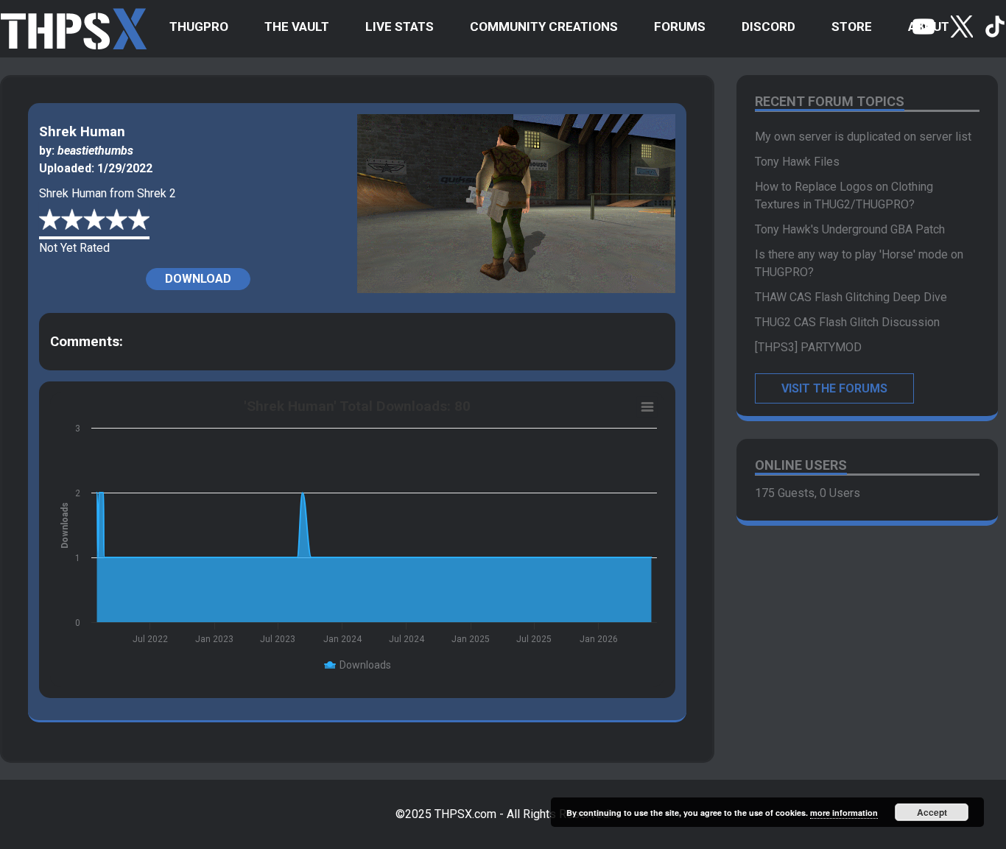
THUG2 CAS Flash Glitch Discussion (847, 322)
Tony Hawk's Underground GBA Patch (850, 229)
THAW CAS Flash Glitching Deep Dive (851, 297)
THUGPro (198, 26)
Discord (768, 26)
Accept (932, 812)
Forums (680, 26)
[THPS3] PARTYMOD (808, 347)
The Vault (296, 26)
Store (851, 26)
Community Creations (544, 26)
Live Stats (399, 26)
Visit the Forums (834, 388)
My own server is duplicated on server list (863, 137)
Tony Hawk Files (797, 162)
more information (844, 812)
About (928, 26)
